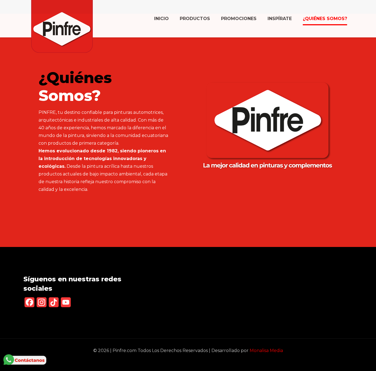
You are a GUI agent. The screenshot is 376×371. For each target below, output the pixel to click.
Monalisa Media (266, 350)
